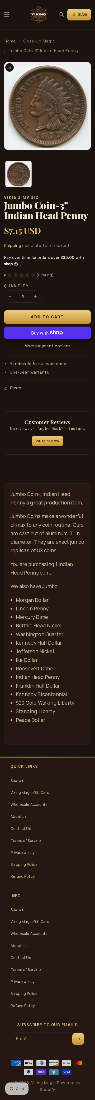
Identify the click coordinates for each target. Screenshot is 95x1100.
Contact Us (21, 828)
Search (17, 780)
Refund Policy (23, 876)
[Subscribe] (78, 1039)
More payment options (48, 345)
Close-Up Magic (39, 41)
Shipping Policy (24, 864)
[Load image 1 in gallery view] (18, 174)
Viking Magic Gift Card (30, 792)
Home (10, 41)
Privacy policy (22, 852)
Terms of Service (26, 840)
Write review (47, 440)
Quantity (16, 285)
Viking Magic (43, 1082)
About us (19, 816)
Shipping (12, 245)
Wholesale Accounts (29, 804)
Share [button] (15, 387)
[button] (6, 14)
